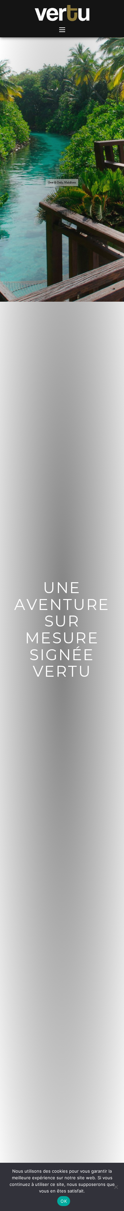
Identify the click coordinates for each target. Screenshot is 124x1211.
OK (64, 1201)
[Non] (115, 1187)
